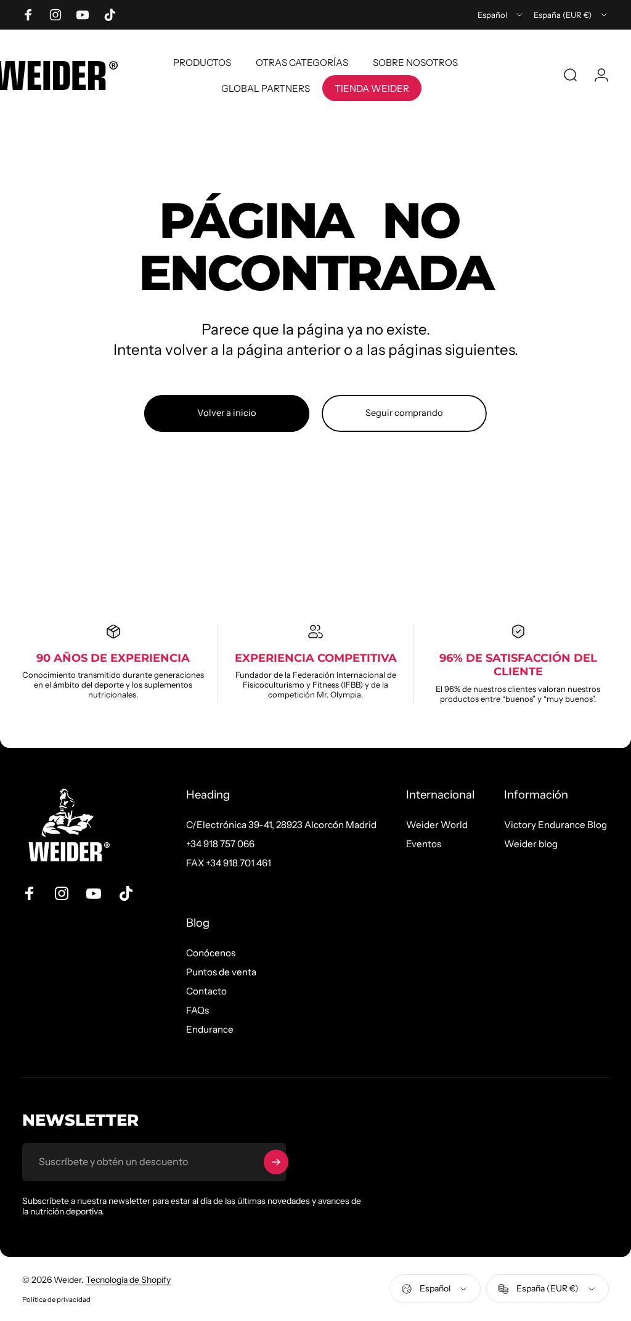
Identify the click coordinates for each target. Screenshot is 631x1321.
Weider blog (531, 844)
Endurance (210, 1029)
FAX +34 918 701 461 (228, 863)
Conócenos (210, 953)
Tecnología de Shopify (128, 1279)
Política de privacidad (56, 1299)
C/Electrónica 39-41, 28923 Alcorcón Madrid (281, 825)
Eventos (423, 844)
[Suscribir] (276, 1162)
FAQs (197, 1010)
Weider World (437, 825)
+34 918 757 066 (220, 844)
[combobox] (501, 15)
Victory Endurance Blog (555, 825)
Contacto (206, 991)
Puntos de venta (221, 972)
